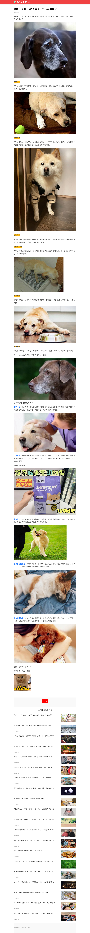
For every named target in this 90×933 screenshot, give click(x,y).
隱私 (26, 927)
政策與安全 (20, 927)
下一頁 (45, 701)
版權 (29, 927)
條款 (24, 927)
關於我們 (16, 927)
